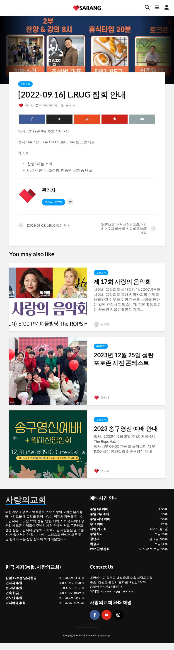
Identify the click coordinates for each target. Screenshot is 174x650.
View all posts (53, 202)
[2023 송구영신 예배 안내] (48, 444)
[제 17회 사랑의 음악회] (48, 297)
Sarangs (105, 635)
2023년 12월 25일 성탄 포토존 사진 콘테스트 (124, 358)
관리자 (28, 105)
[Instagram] (118, 615)
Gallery (100, 346)
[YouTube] (106, 615)
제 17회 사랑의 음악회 (122, 281)
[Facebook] (95, 615)
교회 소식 (25, 84)
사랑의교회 (25, 499)
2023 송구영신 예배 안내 (126, 428)
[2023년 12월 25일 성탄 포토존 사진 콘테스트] (48, 370)
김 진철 (105, 324)
